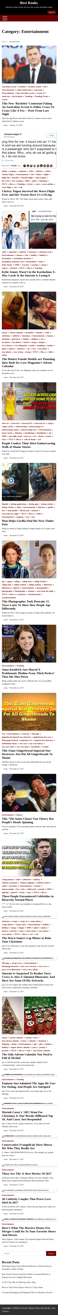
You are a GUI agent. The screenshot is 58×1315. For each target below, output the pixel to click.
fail (32, 174)
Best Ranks (29, 3)
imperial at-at (26, 740)
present (42, 1047)
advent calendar (16, 333)
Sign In (52, 12)
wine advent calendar (41, 1051)
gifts (41, 1044)
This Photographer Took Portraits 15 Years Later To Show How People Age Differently (26, 605)
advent (4, 333)
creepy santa (21, 925)
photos (12, 349)
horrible (15, 178)
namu (6, 125)
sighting (5, 892)
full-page (35, 734)
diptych (16, 588)
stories (48, 436)
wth (20, 187)
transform (21, 594)
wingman (20, 517)
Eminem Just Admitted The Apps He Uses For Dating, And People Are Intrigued (28, 1085)
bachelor (22, 87)
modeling (41, 346)
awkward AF (26, 423)
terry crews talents (30, 970)
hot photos (16, 342)
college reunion (20, 585)
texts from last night (10, 514)
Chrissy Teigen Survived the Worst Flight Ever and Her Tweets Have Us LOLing (28, 192)
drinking (5, 1044)
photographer (42, 588)
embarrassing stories (10, 430)
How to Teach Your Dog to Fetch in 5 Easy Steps (22, 1287)
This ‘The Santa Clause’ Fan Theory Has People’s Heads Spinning (28, 820)
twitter (4, 100)
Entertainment (8, 93)
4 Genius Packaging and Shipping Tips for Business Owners (27, 1292)
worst (37, 184)
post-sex (27, 436)
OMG (27, 181)
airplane (13, 171)
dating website (47, 504)
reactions (35, 265)
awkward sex (40, 423)
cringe (50, 423)
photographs (7, 591)
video (50, 352)
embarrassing (21, 427)
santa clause (31, 931)
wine (28, 1051)
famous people (8, 889)
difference (48, 585)
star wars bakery (36, 744)
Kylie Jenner (7, 265)
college (17, 582)
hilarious (18, 433)
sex (29, 349)
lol (50, 433)
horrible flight (27, 178)
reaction (25, 265)
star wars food (22, 747)
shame (41, 436)
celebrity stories (43, 883)
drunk (14, 1044)
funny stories (7, 433)
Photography (20, 591)
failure (39, 174)
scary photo (43, 931)
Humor (19, 815)
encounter (13, 886)
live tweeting (17, 181)
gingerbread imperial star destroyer (16, 737)
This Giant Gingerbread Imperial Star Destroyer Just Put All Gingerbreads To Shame (27, 754)
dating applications (18, 504)
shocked (13, 268)
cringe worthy (7, 427)
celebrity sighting (27, 883)
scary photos (7, 934)
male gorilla (12, 511)
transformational (9, 598)
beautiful (29, 333)
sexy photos (6, 352)
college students (35, 585)
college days (27, 582)
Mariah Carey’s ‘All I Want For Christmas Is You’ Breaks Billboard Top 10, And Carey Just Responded (27, 1115)
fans (26, 255)
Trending (28, 96)
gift (35, 1044)
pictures (13, 931)
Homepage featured (10, 740)
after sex (5, 423)
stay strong (18, 352)
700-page (5, 963)
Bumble (5, 504)
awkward (15, 423)
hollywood (31, 889)
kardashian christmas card (13, 262)
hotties (26, 342)
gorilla (50, 507)
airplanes (22, 171)
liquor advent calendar (20, 1047)
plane (34, 181)
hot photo (6, 342)
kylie (41, 262)
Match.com (24, 511)
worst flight (6, 187)
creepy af (24, 921)
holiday (34, 255)
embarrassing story (29, 430)
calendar (39, 333)
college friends (40, 582)
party (34, 1047)
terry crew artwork (28, 966)
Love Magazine (21, 346)
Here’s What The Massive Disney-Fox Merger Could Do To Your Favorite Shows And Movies (29, 1231)
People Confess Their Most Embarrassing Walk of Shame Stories (28, 445)
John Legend (40, 178)
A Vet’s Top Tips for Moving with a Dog (19, 1282)
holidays (43, 255)
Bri (45, 87)
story (4, 439)
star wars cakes (8, 747)
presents (5, 1051)
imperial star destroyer (43, 740)
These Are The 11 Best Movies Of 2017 (27, 1173)
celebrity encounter (10, 883)
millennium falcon (9, 744)
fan (17, 889)
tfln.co (12, 184)
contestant (38, 90)
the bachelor (17, 96)
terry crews (43, 966)
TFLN (4, 184)
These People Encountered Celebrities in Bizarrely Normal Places (28, 898)
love (3, 511)
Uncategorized (7, 517)
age (3, 582)
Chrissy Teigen (8, 174)
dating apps (34, 504)
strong (27, 352)
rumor (43, 265)
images (42, 342)
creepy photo (35, 921)
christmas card (45, 252)
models (50, 346)
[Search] (54, 18)
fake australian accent (25, 93)
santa (21, 931)
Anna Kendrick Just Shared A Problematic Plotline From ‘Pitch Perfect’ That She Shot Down (28, 673)
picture (5, 931)
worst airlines (47, 184)
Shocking (43, 181)
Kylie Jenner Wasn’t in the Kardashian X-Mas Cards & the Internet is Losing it (29, 273)
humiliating (29, 433)
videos (4, 355)
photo (4, 349)
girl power (16, 339)
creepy (15, 921)
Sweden (45, 747)
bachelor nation (34, 87)
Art (3, 734)
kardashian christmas (22, 258)
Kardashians (31, 262)
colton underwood (24, 90)
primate (35, 511)
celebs (47, 171)
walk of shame (30, 439)
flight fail (6, 178)
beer (35, 1038)
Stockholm (35, 747)
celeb (31, 171)
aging (9, 582)
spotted (14, 892)
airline (4, 171)
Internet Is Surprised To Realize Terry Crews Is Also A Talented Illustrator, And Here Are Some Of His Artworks (28, 977)
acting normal (7, 880)
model (32, 346)
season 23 (41, 93)
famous (19, 255)
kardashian (6, 258)
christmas (33, 252)
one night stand (15, 436)
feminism (5, 339)
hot (42, 339)
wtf (15, 187)
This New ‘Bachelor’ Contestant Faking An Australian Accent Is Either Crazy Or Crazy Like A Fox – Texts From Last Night (28, 109)
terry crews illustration (11, 970)
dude (19, 507)
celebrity (39, 171)
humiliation (41, 433)
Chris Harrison (8, 90)
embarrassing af (35, 427)
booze (24, 1041)
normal (41, 889)
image (34, 342)
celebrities (12, 252)
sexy (34, 349)
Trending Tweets (41, 96)
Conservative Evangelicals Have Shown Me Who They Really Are (27, 1146)
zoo (27, 517)
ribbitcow (21, 349)
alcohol (28, 1038)
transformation (34, 594)
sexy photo (42, 349)
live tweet (6, 181)
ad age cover (17, 963)
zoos (33, 517)
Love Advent (7, 346)
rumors (5, 268)
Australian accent (9, 87)
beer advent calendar (10, 1041)
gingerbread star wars (42, 737)
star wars (23, 744)
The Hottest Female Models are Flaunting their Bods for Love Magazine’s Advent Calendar (28, 362)
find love (41, 507)
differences (6, 588)
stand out (6, 96)
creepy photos (7, 925)
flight (46, 174)
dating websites (8, 507)
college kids (6, 585)
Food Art (25, 734)
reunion (31, 591)
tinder (38, 514)
